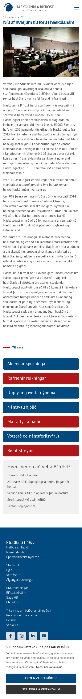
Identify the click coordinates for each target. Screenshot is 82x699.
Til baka (17, 347)
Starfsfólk (13, 565)
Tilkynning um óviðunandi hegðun (28, 610)
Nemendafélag (16, 552)
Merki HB (12, 602)
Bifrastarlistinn (16, 592)
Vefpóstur (13, 574)
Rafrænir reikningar (26, 378)
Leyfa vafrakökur (41, 678)
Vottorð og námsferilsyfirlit (33, 436)
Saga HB (12, 597)
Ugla (9, 570)
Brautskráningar (17, 587)
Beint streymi (20, 450)
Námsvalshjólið (22, 407)
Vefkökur (12, 624)
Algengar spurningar (27, 363)
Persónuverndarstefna (21, 615)
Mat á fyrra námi (23, 421)
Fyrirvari (11, 620)
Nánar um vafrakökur (49, 667)
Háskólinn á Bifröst (20, 542)
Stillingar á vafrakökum (41, 689)
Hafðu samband (17, 547)
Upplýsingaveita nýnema (31, 392)
